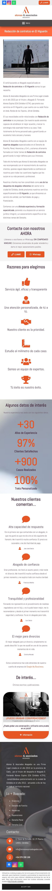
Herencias (16, 810)
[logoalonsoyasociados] (26, 12)
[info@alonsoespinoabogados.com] (11, 849)
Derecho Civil (17, 824)
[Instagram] (9, 3)
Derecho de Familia (19, 805)
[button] (26, 23)
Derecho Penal (17, 820)
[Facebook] (4, 3)
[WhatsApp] (14, 3)
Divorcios (15, 801)
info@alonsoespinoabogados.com (29, 849)
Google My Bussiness (35, 666)
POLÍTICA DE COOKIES (15, 881)
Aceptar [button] (26, 887)
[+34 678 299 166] (11, 857)
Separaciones (17, 815)
